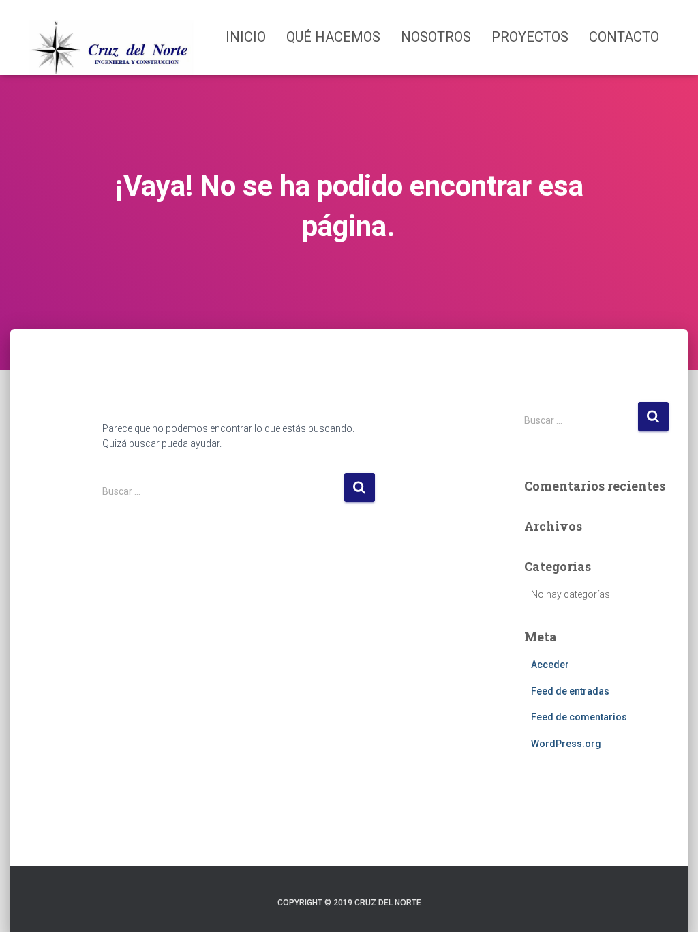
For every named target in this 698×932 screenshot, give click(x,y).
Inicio (246, 37)
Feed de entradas (570, 691)
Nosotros (436, 37)
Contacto (624, 37)
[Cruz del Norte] (111, 37)
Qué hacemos (333, 37)
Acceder (550, 664)
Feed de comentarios (579, 717)
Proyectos (529, 37)
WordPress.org (566, 743)
